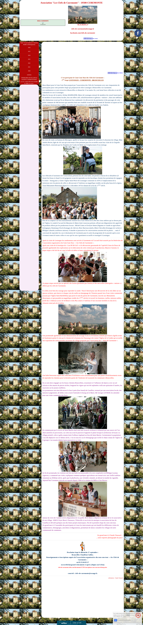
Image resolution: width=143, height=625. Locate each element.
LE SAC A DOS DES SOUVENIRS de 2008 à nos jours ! (29, 82)
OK (115, 620)
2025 (29, 51)
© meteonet (43, 24)
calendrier (29, 74)
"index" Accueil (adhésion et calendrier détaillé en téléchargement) (29, 43)
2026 (29, 47)
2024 (29, 55)
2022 (29, 63)
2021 (29, 67)
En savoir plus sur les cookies (124, 620)
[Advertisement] (29, 124)
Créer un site (77, 623)
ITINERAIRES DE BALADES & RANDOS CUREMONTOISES (29, 78)
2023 (29, 59)
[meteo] (43, 22)
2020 (29, 71)
